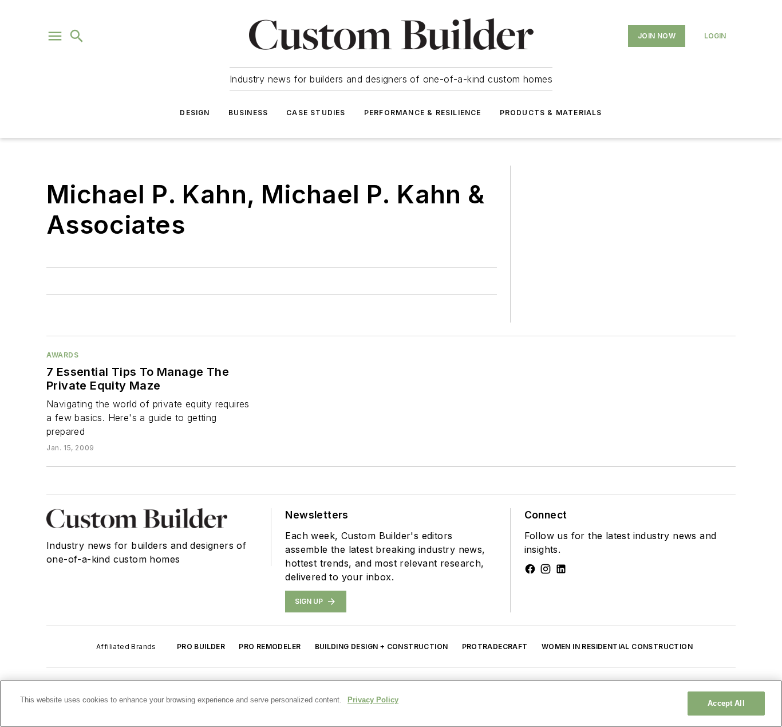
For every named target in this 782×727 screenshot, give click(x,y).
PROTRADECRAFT (495, 646)
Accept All (726, 703)
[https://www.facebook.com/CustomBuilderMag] (530, 569)
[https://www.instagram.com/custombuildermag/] (545, 569)
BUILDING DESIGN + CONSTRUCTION (381, 646)
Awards (62, 355)
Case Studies (315, 112)
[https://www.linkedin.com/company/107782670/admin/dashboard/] (561, 569)
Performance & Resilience (422, 112)
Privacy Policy (372, 699)
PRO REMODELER (270, 646)
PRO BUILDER (201, 646)
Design (195, 112)
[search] (76, 36)
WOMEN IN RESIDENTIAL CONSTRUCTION (617, 646)
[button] (55, 36)
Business (248, 112)
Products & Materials (551, 112)
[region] (391, 703)
